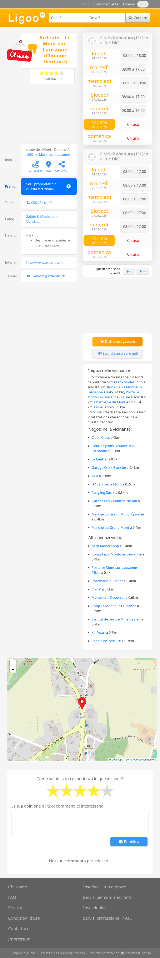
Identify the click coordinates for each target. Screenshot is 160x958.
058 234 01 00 (41, 202)
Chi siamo (17, 887)
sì (130, 271)
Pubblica (131, 841)
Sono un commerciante (99, 4)
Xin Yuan (98, 632)
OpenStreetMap (133, 759)
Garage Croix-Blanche (109, 467)
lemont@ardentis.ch (49, 276)
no (144, 271)
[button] (82, 703)
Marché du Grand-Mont (110, 527)
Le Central (100, 459)
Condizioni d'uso (24, 918)
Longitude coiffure (106, 641)
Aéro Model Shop (129, 382)
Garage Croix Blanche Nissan (114, 501)
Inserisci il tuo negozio (104, 887)
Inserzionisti (95, 907)
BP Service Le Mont (107, 484)
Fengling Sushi (103, 492)
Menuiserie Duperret (108, 597)
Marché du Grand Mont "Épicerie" (118, 514)
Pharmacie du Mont (109, 402)
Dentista (33, 221)
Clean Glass (101, 437)
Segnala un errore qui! (120, 353)
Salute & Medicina (40, 216)
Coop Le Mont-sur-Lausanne (114, 606)
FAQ (12, 897)
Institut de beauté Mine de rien (116, 619)
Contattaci (18, 928)
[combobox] (68, 18)
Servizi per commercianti (107, 897)
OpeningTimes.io (71, 953)
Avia (95, 476)
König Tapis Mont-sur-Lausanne (117, 554)
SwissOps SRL (141, 953)
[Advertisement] (42, 116)
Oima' (99, 407)
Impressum (19, 939)
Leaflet (115, 759)
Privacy (15, 907)
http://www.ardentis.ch (44, 262)
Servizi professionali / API (107, 918)
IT (142, 4)
